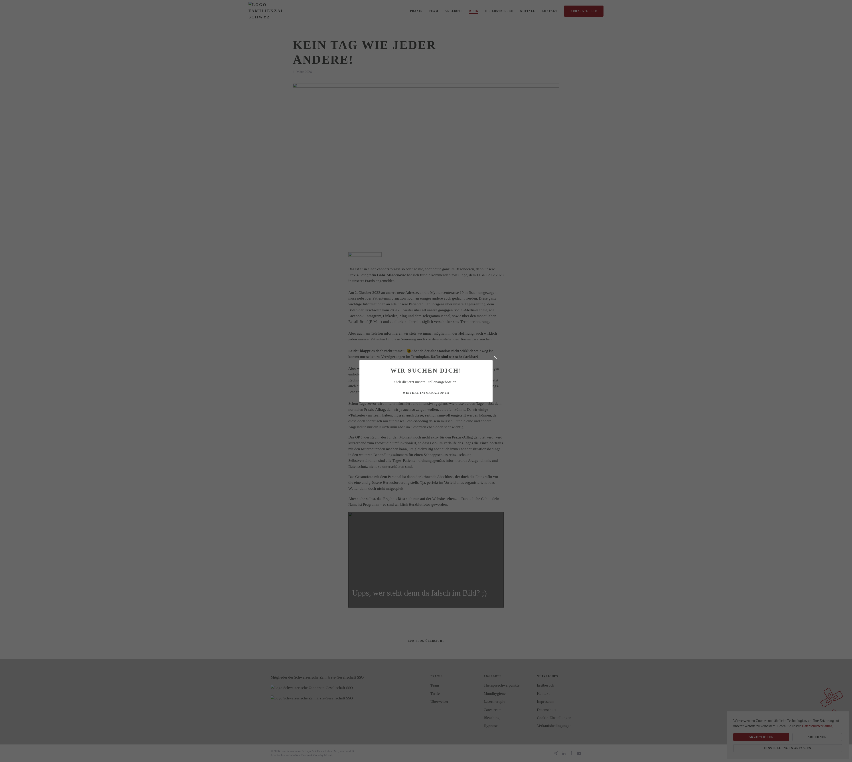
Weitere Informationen (426, 392)
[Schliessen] (495, 357)
